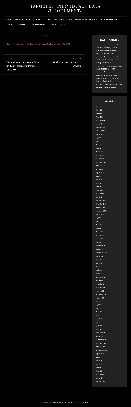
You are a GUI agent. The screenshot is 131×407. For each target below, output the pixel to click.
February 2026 (100, 120)
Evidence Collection (38, 24)
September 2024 (101, 169)
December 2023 (101, 200)
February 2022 (100, 277)
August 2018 (100, 354)
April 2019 (99, 326)
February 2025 (100, 155)
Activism (53, 24)
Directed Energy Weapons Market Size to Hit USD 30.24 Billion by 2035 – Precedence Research (109, 69)
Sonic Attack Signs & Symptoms (86, 19)
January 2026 (100, 124)
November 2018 (101, 343)
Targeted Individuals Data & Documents (65, 8)
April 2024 (99, 187)
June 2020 (99, 308)
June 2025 (99, 141)
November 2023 (101, 204)
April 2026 (99, 113)
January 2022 (100, 281)
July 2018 (98, 357)
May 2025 (99, 145)
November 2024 (101, 162)
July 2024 (98, 176)
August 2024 (100, 173)
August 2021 (100, 298)
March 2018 (99, 371)
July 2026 (98, 107)
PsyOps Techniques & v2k (109, 19)
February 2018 (100, 375)
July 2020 (98, 305)
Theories (9, 24)
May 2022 (99, 267)
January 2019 (100, 336)
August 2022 (100, 256)
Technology (21, 24)
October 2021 (100, 291)
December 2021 (101, 284)
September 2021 (101, 294)
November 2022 (101, 246)
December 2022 (101, 242)
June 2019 (99, 319)
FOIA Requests (59, 19)
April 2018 (99, 368)
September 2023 (101, 211)
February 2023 (100, 235)
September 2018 (101, 350)
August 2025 (100, 134)
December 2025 (101, 127)
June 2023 (99, 221)
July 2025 (98, 138)
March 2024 (99, 190)
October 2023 (100, 207)
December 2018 (101, 340)
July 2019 (98, 315)
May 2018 (99, 364)
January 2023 (100, 239)
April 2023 (99, 228)
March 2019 (99, 329)
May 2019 (99, 322)
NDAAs (69, 19)
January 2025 (100, 159)
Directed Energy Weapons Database (38, 19)
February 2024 (100, 194)
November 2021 (101, 287)
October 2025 (100, 131)
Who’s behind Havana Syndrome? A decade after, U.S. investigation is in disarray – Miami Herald (107, 60)
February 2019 (100, 333)
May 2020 (99, 312)
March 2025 (99, 152)
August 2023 (100, 214)
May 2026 (99, 110)
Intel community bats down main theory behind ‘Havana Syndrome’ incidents (33, 44)
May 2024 (99, 183)
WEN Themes (84, 402)
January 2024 (100, 197)
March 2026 (99, 117)
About (63, 24)
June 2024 (99, 180)
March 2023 (99, 232)
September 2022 (101, 253)
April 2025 (99, 148)
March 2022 (99, 274)
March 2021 (99, 301)
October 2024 (100, 166)
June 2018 (99, 361)
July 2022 (98, 260)
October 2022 (100, 249)
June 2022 (99, 263)
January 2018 (100, 378)
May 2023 (99, 225)
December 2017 (101, 381)
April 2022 (99, 270)
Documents (19, 19)
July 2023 (98, 218)
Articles (9, 19)
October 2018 (100, 347)
